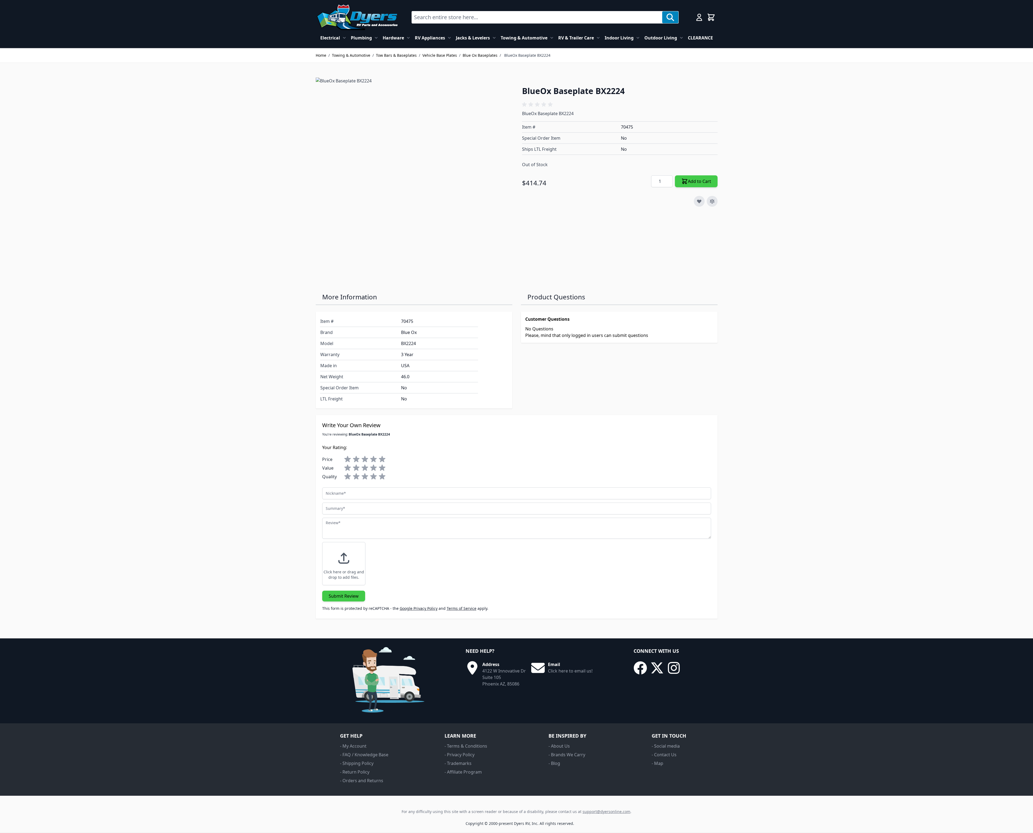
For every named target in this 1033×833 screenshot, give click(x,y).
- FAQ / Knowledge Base (364, 755)
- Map (657, 763)
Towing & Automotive (524, 38)
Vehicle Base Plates (439, 55)
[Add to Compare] (712, 201)
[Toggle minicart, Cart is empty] (711, 17)
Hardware (393, 38)
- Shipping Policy (357, 763)
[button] (538, 104)
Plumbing (361, 38)
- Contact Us (664, 755)
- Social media (666, 746)
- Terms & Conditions (466, 746)
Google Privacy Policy (419, 608)
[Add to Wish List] (699, 201)
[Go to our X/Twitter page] (657, 668)
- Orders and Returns (361, 781)
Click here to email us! (570, 671)
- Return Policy (354, 772)
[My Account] (699, 17)
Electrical (330, 38)
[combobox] (537, 17)
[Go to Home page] (357, 17)
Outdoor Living (660, 38)
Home (321, 55)
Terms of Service (461, 608)
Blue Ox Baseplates (480, 55)
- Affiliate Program (463, 772)
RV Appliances (430, 38)
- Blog (554, 763)
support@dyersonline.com (606, 811)
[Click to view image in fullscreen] (413, 175)
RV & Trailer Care (576, 38)
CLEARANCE (700, 38)
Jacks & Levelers (473, 38)
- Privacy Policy (460, 755)
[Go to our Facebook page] (640, 668)
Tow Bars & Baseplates (396, 55)
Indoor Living (619, 38)
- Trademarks (458, 763)
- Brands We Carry (567, 755)
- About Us (559, 746)
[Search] (670, 17)
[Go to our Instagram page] (674, 668)
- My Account (353, 746)
